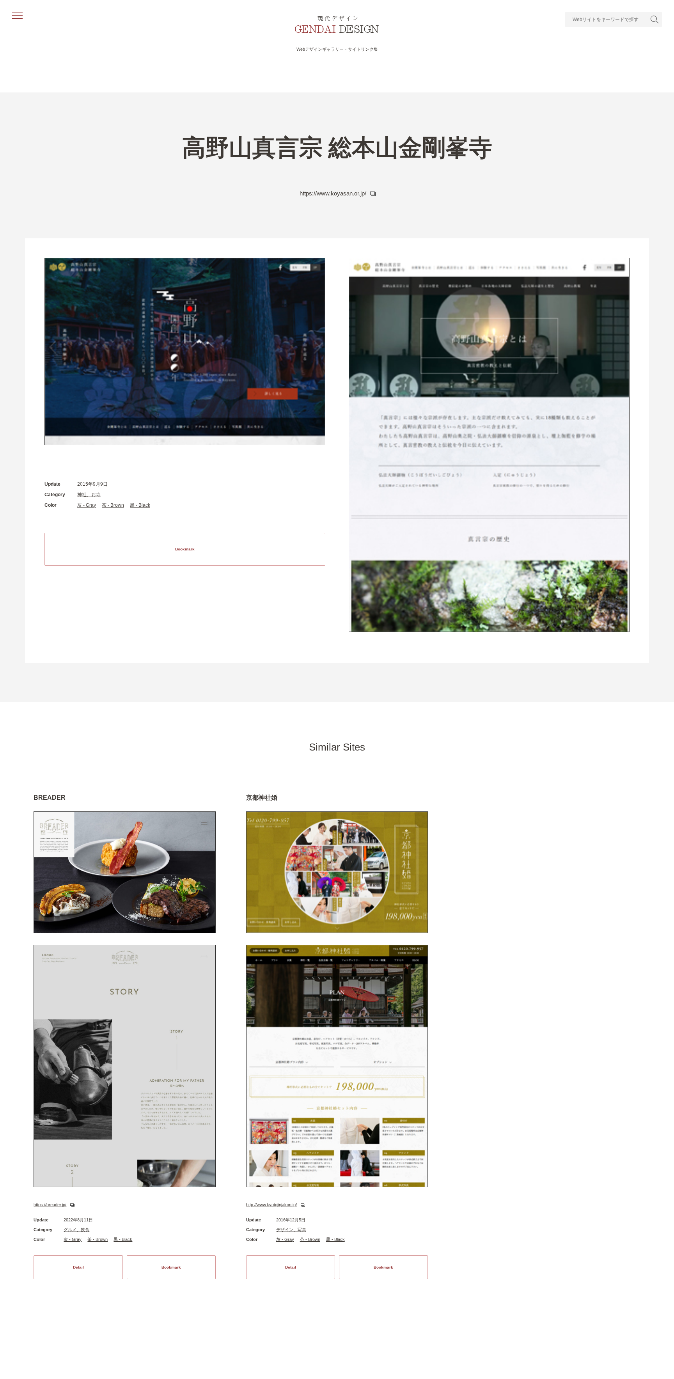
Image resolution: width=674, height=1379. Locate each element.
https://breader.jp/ (50, 1204)
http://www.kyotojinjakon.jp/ (271, 1204)
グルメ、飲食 (76, 1229)
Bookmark (185, 549)
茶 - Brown (113, 505)
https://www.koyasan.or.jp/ (333, 193)
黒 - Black (140, 505)
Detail (78, 1267)
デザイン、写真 (291, 1229)
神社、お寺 (89, 494)
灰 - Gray (86, 505)
